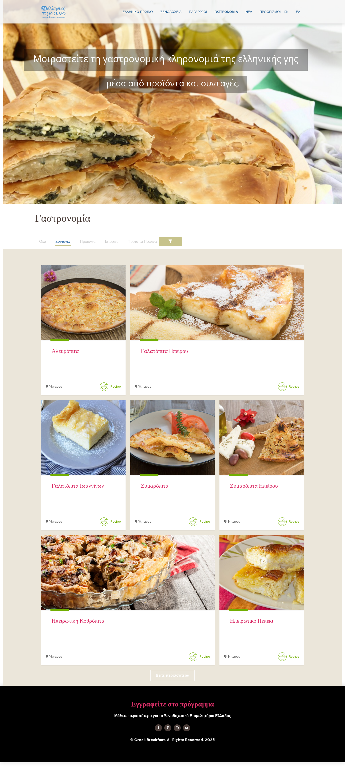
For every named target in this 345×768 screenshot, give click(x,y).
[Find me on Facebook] (158, 727)
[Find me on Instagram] (177, 727)
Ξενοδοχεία (170, 12)
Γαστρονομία (226, 12)
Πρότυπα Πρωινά (142, 241)
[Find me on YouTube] (186, 727)
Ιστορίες (111, 241)
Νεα (248, 12)
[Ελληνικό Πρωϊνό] (53, 11)
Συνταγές (63, 241)
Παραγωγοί (198, 12)
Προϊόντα (88, 241)
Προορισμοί (270, 12)
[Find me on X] (167, 727)
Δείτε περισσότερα (172, 675)
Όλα (42, 241)
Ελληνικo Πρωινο (138, 12)
